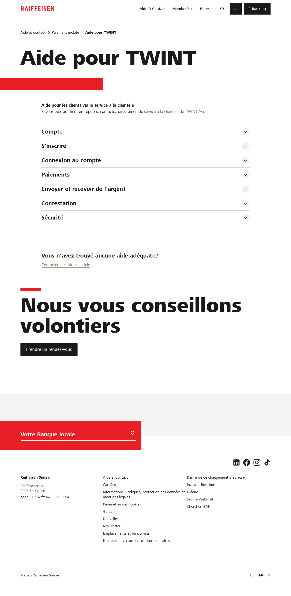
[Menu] (236, 9)
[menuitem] (152, 9)
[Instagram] (256, 462)
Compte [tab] (52, 131)
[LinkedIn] (236, 462)
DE (252, 575)
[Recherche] (222, 9)
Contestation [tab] (59, 203)
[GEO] (132, 433)
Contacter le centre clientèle (65, 264)
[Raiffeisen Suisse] (37, 8)
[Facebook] (246, 462)
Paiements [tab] (55, 174)
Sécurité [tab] (52, 217)
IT (269, 575)
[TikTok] (267, 462)
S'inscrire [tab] (53, 146)
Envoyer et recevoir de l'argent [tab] (83, 189)
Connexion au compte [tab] (71, 160)
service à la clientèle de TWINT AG (174, 111)
